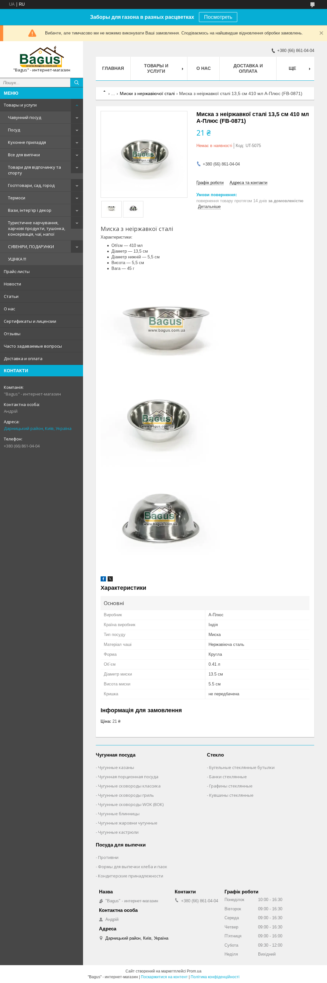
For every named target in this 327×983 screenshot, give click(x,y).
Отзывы (12, 333)
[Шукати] (76, 82)
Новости (12, 284)
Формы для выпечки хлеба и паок (132, 866)
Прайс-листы (17, 271)
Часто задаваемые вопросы (33, 346)
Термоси (16, 198)
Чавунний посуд (24, 117)
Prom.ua (194, 971)
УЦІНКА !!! (17, 259)
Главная (113, 68)
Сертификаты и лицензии (30, 321)
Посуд (14, 130)
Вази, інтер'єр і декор (29, 210)
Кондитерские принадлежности (130, 876)
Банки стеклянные (228, 777)
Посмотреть (218, 17)
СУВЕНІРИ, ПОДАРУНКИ (31, 246)
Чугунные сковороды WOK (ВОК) (131, 804)
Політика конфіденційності (215, 977)
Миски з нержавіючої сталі (147, 93)
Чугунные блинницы (119, 814)
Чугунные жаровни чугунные (127, 823)
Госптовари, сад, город (31, 185)
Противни (108, 857)
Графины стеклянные (231, 786)
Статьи (11, 296)
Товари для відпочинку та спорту (34, 170)
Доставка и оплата (23, 358)
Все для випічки (24, 155)
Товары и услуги (20, 105)
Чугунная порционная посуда (128, 777)
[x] (110, 580)
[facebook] (103, 580)
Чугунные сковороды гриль (126, 795)
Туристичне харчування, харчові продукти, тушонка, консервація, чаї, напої (36, 228)
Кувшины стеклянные (231, 795)
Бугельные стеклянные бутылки (242, 767)
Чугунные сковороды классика (129, 786)
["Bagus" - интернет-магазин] (41, 56)
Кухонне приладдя (27, 142)
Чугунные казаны (116, 767)
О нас (9, 309)
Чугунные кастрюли (118, 832)
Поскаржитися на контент (164, 977)
